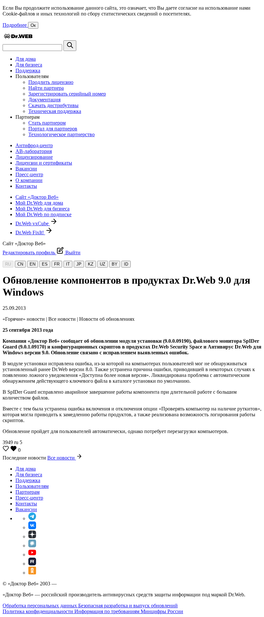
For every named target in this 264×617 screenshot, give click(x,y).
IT (68, 264)
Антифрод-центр (34, 145)
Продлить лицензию (50, 82)
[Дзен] (32, 536)
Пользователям (32, 486)
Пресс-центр (29, 174)
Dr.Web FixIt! (30, 232)
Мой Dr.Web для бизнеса (42, 208)
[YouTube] (32, 554)
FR (57, 264)
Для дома (25, 59)
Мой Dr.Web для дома (39, 203)
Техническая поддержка (54, 111)
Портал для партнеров (52, 128)
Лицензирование (34, 157)
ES (45, 264)
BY (115, 264)
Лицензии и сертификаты (43, 163)
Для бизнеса (28, 64)
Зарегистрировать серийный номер (67, 93)
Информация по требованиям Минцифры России (128, 611)
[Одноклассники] (32, 572)
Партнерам (27, 492)
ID (126, 264)
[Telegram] (32, 518)
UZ (102, 264)
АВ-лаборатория (33, 151)
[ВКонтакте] (32, 527)
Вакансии (26, 168)
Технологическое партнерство (61, 134)
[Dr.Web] (18, 37)
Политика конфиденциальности (38, 611)
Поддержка (27, 70)
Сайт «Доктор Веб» (37, 197)
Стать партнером (47, 123)
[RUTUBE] (32, 563)
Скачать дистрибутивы (53, 105)
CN (20, 264)
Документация (44, 99)
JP (78, 264)
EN (32, 264)
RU (8, 264)
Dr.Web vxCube (32, 223)
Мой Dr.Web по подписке (43, 214)
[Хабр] (32, 545)
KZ (90, 264)
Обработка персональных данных (40, 605)
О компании (28, 180)
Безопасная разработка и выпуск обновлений (128, 605)
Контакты (26, 186)
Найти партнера (46, 88)
